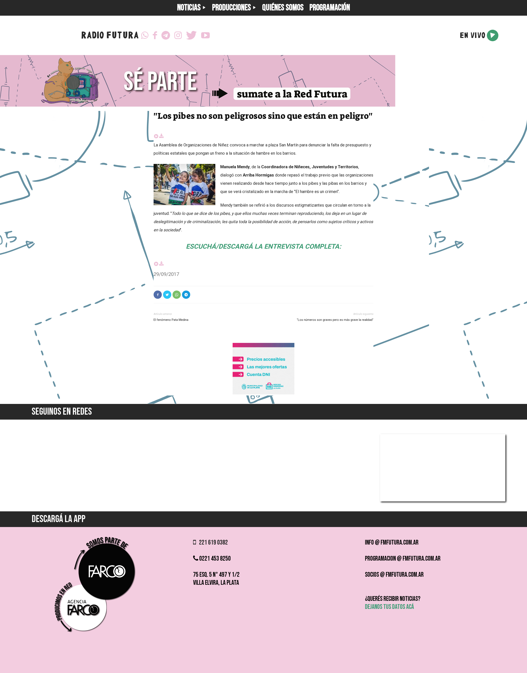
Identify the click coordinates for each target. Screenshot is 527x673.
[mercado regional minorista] (263, 393)
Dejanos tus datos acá (389, 607)
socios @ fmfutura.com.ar (394, 575)
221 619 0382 (212, 543)
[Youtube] (205, 35)
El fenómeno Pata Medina (171, 320)
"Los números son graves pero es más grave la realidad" (335, 320)
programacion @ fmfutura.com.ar (403, 559)
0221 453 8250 (214, 559)
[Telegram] (165, 35)
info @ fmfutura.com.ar (392, 543)
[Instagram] (178, 35)
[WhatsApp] (144, 35)
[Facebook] (155, 35)
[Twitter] (191, 35)
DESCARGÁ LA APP (58, 519)
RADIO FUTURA (110, 36)
